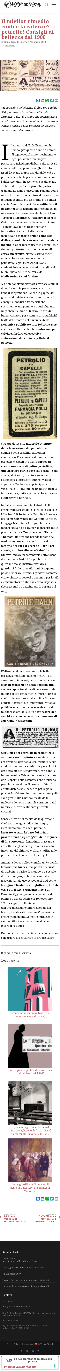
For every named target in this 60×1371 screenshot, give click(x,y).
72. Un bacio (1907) (12, 1273)
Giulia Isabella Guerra (15, 42)
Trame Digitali (46, 1344)
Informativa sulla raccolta (20, 1366)
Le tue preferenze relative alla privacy (33, 1360)
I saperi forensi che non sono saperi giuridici (25, 1280)
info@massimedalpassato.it (16, 1306)
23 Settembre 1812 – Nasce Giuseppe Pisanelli (25, 1286)
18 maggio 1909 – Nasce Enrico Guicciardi (23, 1267)
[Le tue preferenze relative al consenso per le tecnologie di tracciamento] (55, 1366)
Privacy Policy (13, 1344)
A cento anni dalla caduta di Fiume (20, 1261)
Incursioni (10, 45)
